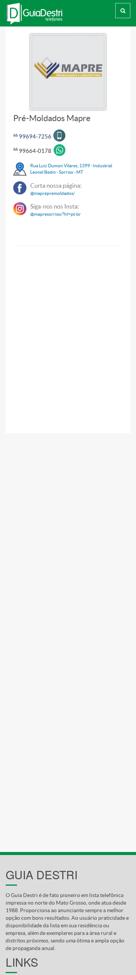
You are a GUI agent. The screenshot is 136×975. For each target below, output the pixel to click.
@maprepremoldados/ (52, 193)
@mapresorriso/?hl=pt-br (55, 214)
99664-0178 (32, 151)
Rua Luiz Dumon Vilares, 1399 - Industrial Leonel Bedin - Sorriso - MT (71, 168)
